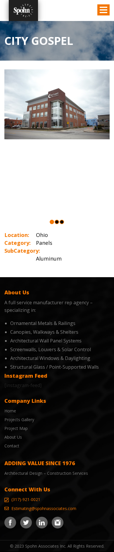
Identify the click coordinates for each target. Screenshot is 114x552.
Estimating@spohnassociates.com (43, 508)
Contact (11, 446)
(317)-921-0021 (25, 499)
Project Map (16, 428)
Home (10, 411)
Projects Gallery (19, 419)
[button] (52, 222)
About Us (13, 437)
